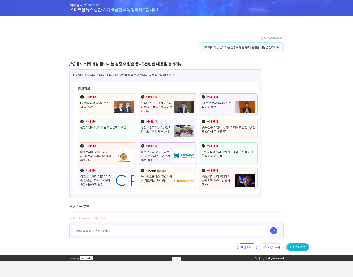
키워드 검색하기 (271, 247)
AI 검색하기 (247, 247)
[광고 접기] (176, 259)
